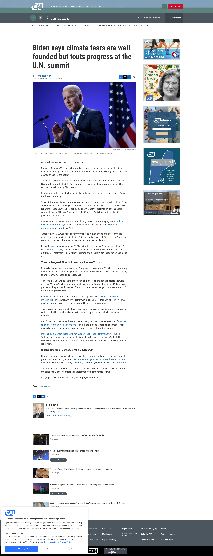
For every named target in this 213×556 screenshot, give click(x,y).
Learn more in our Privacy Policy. (58, 542)
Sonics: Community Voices (129, 534)
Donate (176, 6)
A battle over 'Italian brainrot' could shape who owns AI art (74, 451)
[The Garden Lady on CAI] (162, 83)
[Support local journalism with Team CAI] (162, 49)
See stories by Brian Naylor (60, 415)
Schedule (134, 26)
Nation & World (47, 386)
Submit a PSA (146, 534)
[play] (33, 18)
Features (58, 26)
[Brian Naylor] (38, 410)
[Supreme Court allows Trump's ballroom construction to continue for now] (41, 473)
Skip (48, 549)
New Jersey (78, 359)
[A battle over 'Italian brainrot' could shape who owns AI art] (41, 455)
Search (145, 26)
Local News (74, 26)
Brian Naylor (45, 76)
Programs (43, 26)
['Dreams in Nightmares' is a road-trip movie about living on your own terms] (41, 488)
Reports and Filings (109, 540)
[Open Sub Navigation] (50, 26)
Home (33, 26)
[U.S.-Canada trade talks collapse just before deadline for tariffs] (41, 439)
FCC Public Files (167, 540)
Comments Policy (90, 534)
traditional (103, 296)
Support (89, 26)
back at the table (54, 249)
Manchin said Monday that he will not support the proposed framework (75, 334)
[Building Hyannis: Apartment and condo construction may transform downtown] (162, 202)
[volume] (40, 18)
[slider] (44, 18)
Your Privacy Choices (68, 549)
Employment (127, 529)
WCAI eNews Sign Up (149, 529)
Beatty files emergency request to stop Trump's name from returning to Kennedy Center (87, 503)
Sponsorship (106, 26)
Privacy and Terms (90, 529)
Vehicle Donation (147, 540)
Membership (107, 534)
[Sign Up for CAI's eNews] (162, 124)
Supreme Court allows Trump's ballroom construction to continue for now (81, 469)
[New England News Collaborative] (162, 166)
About (121, 26)
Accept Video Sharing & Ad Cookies (21, 549)
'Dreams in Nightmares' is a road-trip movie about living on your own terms (82, 485)
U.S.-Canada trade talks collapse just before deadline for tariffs (77, 435)
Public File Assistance (169, 534)
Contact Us (106, 529)
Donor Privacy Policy (90, 540)
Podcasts (164, 529)
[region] (44, 530)
